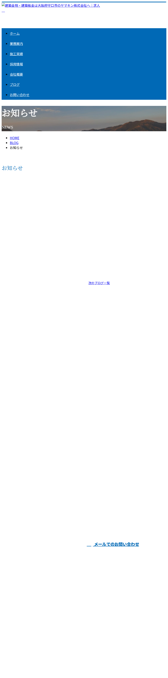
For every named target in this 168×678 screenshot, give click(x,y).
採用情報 (16, 64)
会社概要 (16, 74)
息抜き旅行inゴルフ (19, 198)
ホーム (15, 33)
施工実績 (16, 53)
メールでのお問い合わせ (116, 544)
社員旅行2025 (100, 244)
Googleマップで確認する (21, 637)
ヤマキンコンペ (15, 343)
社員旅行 (9, 481)
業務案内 (16, 43)
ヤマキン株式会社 (81, 564)
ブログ (15, 84)
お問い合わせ (20, 94)
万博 (92, 343)
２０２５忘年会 (15, 298)
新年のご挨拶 (100, 388)
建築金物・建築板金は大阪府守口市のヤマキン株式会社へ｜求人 (49, 663)
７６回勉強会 (100, 198)
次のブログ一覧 (99, 283)
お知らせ (22, 228)
